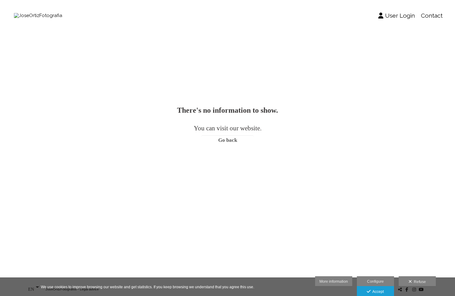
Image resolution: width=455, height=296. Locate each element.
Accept (377, 291)
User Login (400, 15)
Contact (432, 15)
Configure (375, 281)
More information (333, 281)
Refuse (419, 282)
